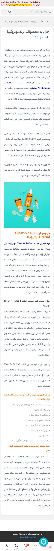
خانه (48, 21)
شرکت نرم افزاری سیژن (27, 537)
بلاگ (40, 21)
